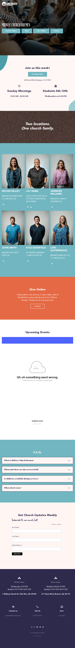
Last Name (16, 537)
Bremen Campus (55, 582)
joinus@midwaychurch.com (13, 615)
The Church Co (37, 636)
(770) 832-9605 (37, 615)
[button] (71, 3)
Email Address (17, 545)
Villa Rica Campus (19, 582)
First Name (16, 528)
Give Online (62, 615)
